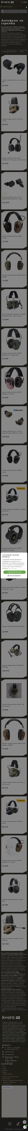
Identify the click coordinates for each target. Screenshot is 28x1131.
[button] (14, 576)
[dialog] (14, 565)
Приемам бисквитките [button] (14, 572)
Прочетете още (12, 568)
